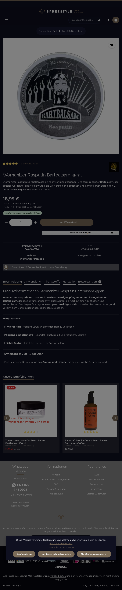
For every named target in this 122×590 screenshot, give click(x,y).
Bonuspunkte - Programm (56, 479)
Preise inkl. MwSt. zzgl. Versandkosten (22, 207)
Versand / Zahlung (98, 585)
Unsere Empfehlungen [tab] (18, 376)
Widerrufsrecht (97, 479)
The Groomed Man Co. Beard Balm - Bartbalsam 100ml (25, 441)
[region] (61, 97)
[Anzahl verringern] (6, 222)
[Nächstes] (115, 418)
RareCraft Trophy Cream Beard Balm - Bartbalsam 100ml (86, 441)
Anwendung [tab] (32, 281)
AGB (96, 474)
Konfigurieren (24, 554)
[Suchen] (99, 20)
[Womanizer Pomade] (114, 167)
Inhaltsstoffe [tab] (52, 281)
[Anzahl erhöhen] (35, 222)
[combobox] (82, 20)
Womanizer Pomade (32, 258)
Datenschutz (96, 484)
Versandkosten (58, 576)
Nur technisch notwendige (56, 554)
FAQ (56, 484)
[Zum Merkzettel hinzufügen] (111, 44)
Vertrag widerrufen (96, 493)
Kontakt (56, 474)
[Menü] (6, 20)
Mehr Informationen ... (61, 543)
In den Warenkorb (67, 222)
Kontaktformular (20, 505)
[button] (80, 234)
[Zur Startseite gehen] (61, 11)
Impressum (97, 489)
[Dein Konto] (108, 20)
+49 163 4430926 (21, 487)
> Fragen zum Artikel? (90, 255)
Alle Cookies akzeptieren (94, 554)
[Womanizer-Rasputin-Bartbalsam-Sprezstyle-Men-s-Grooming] (61, 96)
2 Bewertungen (29, 163)
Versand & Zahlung (56, 489)
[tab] (12, 282)
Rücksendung (56, 493)
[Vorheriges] (7, 418)
